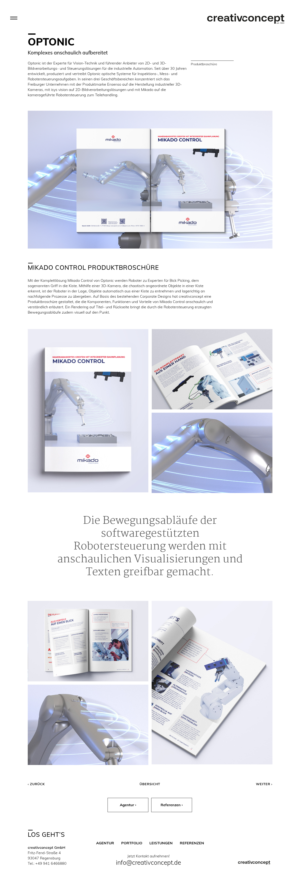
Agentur (105, 843)
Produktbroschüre (204, 64)
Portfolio (131, 843)
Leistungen (161, 843)
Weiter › (264, 784)
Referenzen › (172, 805)
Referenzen (192, 843)
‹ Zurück (36, 784)
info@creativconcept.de (148, 862)
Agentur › (128, 805)
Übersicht (150, 784)
